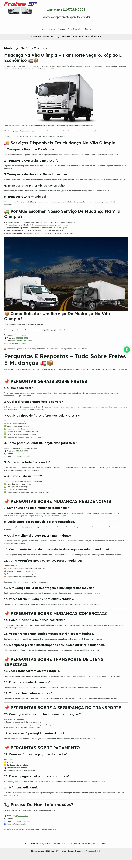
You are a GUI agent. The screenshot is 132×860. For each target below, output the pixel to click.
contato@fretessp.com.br (22, 341)
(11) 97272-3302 (20, 335)
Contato (104, 843)
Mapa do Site (67, 843)
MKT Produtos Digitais (92, 851)
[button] (127, 349)
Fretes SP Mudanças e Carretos (18, 17)
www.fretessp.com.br (18, 343)
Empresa (34, 843)
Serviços (42, 843)
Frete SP (77, 843)
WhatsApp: (66, 9)
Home (27, 843)
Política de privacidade (90, 843)
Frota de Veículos (54, 843)
